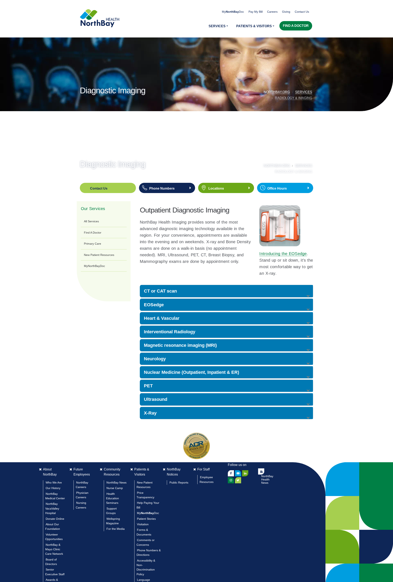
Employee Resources (206, 479)
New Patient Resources (99, 255)
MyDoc (148, 513)
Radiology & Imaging (293, 98)
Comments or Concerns (146, 542)
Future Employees (81, 472)
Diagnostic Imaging (112, 90)
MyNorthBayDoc (94, 266)
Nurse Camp (114, 488)
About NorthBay (50, 472)
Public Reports (178, 482)
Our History (53, 488)
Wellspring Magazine (113, 521)
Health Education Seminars (112, 498)
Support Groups (111, 511)
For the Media (115, 528)
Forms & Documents (144, 532)
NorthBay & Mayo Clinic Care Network (54, 549)
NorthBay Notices (174, 472)
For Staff (203, 469)
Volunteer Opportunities (54, 537)
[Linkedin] (245, 473)
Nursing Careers (81, 505)
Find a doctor (296, 25)
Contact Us (302, 11)
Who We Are (54, 482)
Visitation (143, 524)
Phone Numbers (162, 188)
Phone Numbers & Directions (149, 552)
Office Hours (277, 188)
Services (303, 92)
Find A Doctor (92, 232)
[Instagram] (231, 480)
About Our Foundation (52, 526)
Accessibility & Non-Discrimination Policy (146, 567)
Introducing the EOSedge (283, 253)
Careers (272, 11)
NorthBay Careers (82, 485)
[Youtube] (238, 473)
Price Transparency (145, 495)
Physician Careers (82, 495)
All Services (91, 221)
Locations (216, 188)
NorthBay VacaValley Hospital (52, 508)
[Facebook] (231, 473)
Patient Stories (146, 518)
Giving (286, 11)
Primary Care (92, 243)
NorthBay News (116, 482)
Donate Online (55, 518)
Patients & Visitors (141, 472)
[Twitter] (238, 480)
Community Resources (112, 472)
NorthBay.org (277, 92)
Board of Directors (51, 562)
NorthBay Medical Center (55, 496)
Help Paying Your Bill (148, 505)
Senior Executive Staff (54, 572)
